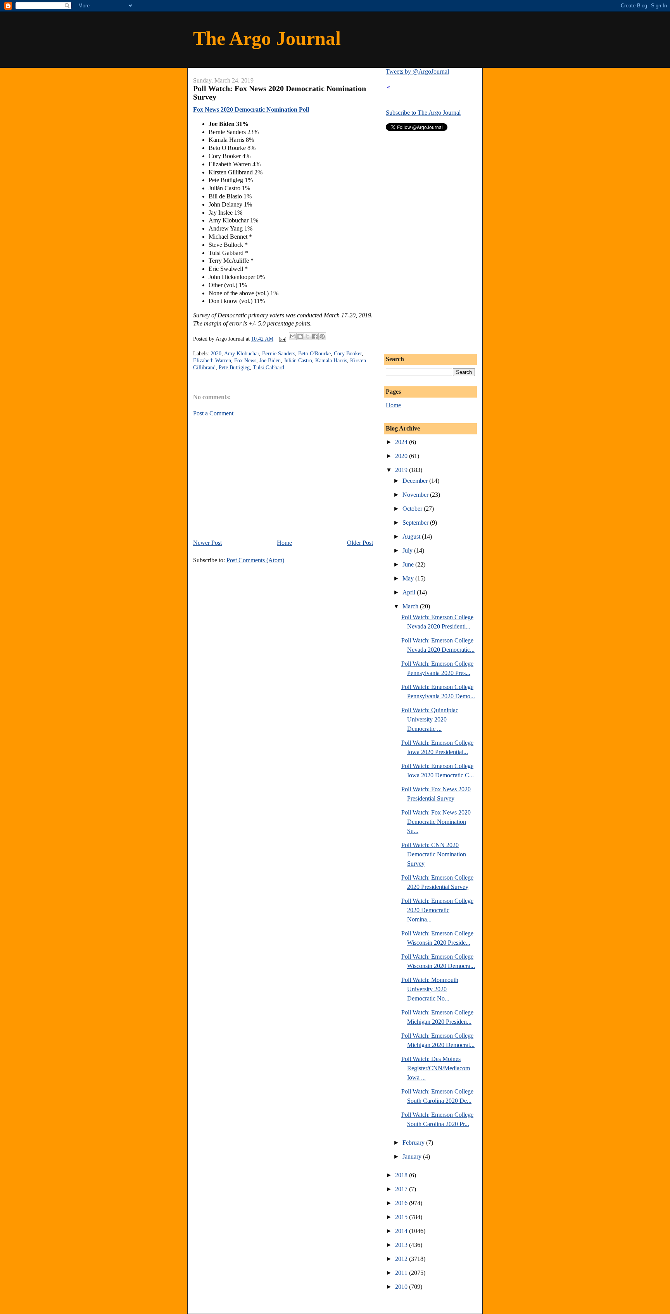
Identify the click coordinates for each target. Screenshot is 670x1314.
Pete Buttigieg (234, 367)
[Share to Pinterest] (322, 336)
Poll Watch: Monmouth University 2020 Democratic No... (429, 989)
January (412, 1156)
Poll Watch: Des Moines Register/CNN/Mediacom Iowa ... (435, 1068)
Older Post (360, 542)
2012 (402, 1258)
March (411, 606)
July (408, 550)
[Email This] (293, 336)
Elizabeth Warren (212, 360)
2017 (402, 1189)
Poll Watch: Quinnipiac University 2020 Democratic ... (429, 719)
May (408, 578)
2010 (402, 1286)
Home (284, 542)
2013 (402, 1245)
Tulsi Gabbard (268, 367)
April (409, 592)
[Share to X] (307, 336)
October (413, 508)
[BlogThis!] (300, 336)
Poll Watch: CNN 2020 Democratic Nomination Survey (433, 854)
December (415, 480)
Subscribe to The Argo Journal (423, 112)
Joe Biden (270, 360)
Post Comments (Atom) (255, 560)
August (412, 536)
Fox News (245, 360)
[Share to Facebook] (315, 336)
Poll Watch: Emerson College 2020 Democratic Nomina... (437, 910)
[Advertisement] (258, 477)
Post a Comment (213, 413)
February (414, 1142)
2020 (216, 353)
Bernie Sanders (278, 353)
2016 (402, 1203)
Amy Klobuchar (241, 353)
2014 (402, 1231)
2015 (402, 1217)
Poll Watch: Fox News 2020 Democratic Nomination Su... (436, 821)
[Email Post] (282, 339)
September (416, 522)
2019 (402, 470)
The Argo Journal (267, 38)
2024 (402, 442)
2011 (402, 1272)
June (408, 564)
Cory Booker (348, 353)
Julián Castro (298, 360)
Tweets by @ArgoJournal (417, 71)
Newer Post (207, 542)
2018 (402, 1175)
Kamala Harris (331, 360)
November (416, 494)
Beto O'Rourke (314, 353)
